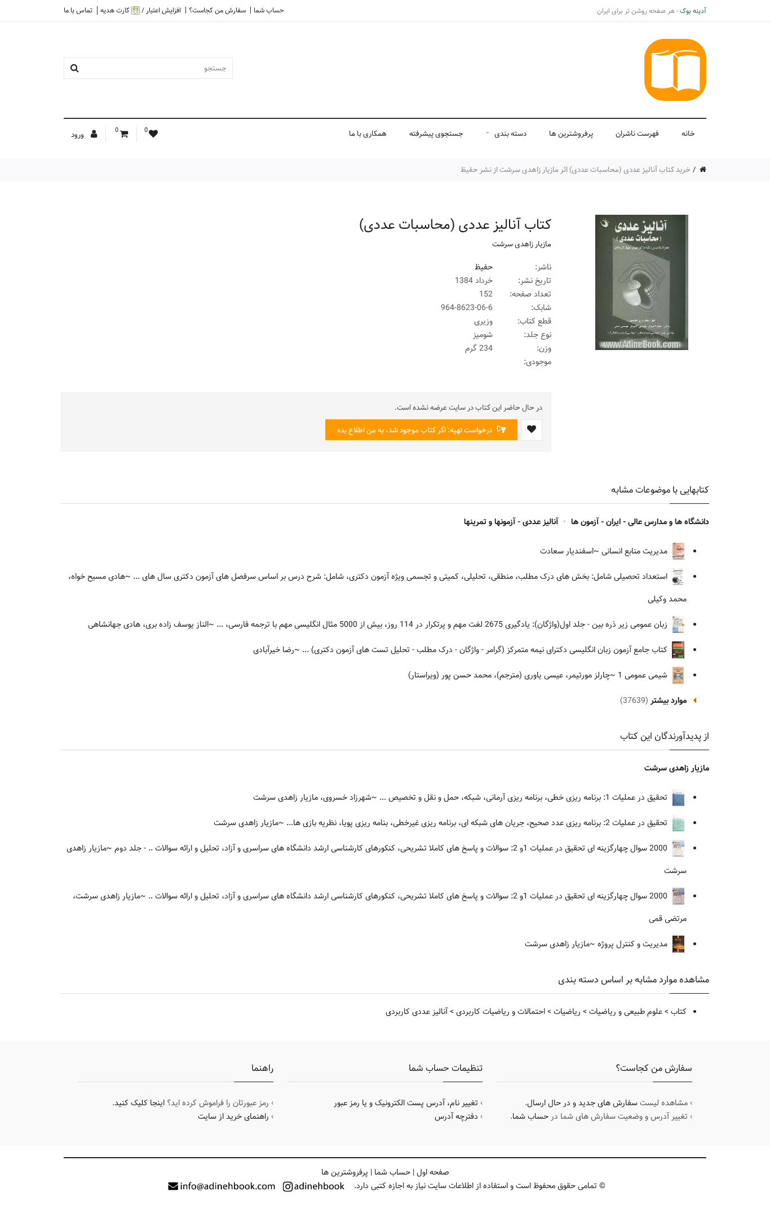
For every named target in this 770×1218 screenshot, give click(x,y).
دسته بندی (510, 133)
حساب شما (269, 10)
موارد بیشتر (668, 700)
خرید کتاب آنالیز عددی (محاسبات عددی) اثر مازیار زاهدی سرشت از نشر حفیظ (576, 169)
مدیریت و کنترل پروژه (634, 944)
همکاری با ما (368, 133)
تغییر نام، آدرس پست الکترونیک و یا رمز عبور (406, 1103)
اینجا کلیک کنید (139, 1103)
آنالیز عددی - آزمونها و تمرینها (511, 522)
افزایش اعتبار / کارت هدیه (140, 10)
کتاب (679, 1011)
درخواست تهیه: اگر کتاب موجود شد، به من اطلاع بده (415, 430)
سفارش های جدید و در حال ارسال (582, 1103)
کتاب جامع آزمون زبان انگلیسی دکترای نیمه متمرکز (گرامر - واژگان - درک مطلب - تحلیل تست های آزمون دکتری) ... (486, 650)
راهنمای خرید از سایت (233, 1116)
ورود (78, 135)
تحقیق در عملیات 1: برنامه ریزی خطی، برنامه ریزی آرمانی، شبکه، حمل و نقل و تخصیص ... (524, 797)
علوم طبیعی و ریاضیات (625, 1011)
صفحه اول (433, 1172)
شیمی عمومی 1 (644, 675)
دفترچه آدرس (456, 1116)
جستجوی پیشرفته (436, 133)
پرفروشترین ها (571, 133)
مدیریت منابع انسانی (635, 551)
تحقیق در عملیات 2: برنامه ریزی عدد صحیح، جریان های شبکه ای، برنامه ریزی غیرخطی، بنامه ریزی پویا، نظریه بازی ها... (478, 823)
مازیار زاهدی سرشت (521, 244)
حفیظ (484, 267)
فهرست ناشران (637, 133)
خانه (688, 133)
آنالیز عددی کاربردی (417, 1011)
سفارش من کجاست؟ (217, 10)
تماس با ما (78, 10)
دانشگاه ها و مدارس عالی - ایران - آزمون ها (640, 522)
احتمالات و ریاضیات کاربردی (500, 1011)
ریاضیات (567, 1011)
